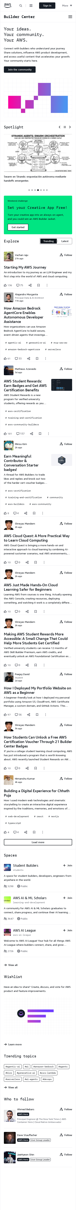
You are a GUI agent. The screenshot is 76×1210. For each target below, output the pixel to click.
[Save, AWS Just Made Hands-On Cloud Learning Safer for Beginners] (35, 611)
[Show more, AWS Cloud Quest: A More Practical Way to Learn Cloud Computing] (44, 562)
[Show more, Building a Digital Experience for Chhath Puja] (42, 832)
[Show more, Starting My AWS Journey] (47, 285)
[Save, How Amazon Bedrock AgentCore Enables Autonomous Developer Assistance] (37, 358)
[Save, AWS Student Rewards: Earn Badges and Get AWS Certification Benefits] (40, 433)
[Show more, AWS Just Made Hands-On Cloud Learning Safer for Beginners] (44, 611)
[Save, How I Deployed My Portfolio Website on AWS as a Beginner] (37, 714)
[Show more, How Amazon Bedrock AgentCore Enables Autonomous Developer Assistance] (45, 358)
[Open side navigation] (70, 16)
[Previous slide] (59, 127)
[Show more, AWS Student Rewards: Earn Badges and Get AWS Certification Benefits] (48, 433)
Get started (18, 227)
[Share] (30, 285)
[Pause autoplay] (65, 127)
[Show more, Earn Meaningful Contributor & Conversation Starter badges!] (42, 513)
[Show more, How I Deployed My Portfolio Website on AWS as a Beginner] (45, 714)
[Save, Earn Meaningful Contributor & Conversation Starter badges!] (34, 513)
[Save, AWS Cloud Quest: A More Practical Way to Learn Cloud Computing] (35, 562)
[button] (20, 5)
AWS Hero (23, 1114)
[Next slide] (70, 127)
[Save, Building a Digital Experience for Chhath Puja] (34, 832)
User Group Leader (40, 1140)
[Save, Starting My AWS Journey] (38, 285)
